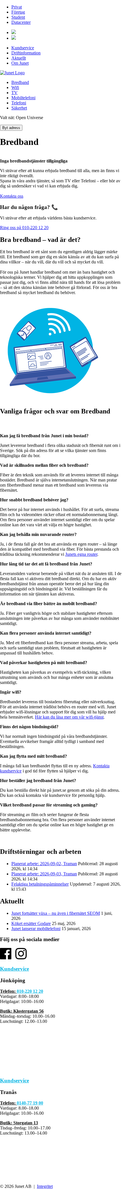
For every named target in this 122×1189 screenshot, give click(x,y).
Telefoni (18, 102)
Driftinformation (26, 52)
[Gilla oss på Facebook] (5, 957)
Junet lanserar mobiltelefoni (35, 928)
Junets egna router (81, 554)
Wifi (15, 87)
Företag (18, 12)
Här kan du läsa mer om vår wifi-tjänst (69, 717)
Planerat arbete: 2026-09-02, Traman (44, 863)
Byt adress (11, 128)
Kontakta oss (11, 196)
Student (18, 17)
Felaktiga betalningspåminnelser (40, 884)
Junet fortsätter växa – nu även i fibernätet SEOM (55, 913)
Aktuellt (18, 58)
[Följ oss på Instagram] (21, 957)
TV (14, 92)
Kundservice (22, 47)
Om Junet (20, 63)
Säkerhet (19, 107)
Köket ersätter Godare (31, 923)
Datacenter (21, 22)
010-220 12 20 (30, 991)
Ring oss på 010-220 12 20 (24, 227)
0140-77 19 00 (30, 1103)
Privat (16, 7)
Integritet (45, 1186)
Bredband (20, 82)
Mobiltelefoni (23, 97)
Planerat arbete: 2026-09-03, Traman (44, 873)
